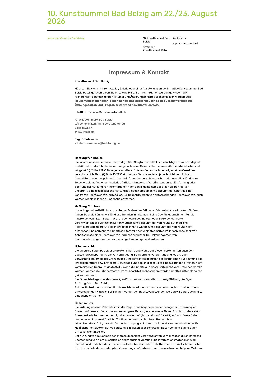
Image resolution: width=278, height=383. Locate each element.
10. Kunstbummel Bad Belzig (156, 40)
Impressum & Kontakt (185, 43)
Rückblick (178, 38)
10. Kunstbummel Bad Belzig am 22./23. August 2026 (132, 17)
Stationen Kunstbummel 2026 (155, 49)
